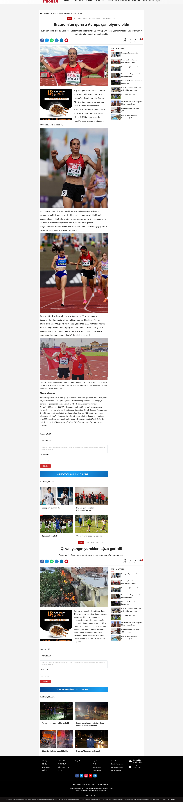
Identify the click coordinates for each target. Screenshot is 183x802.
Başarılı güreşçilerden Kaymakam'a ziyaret (85, 509)
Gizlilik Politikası (103, 784)
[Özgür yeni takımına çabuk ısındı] (91, 524)
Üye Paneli (96, 761)
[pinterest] (66, 40)
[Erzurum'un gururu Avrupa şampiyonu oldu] (74, 66)
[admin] (95, 775)
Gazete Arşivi (97, 767)
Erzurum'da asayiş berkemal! (88, 751)
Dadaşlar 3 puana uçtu (51, 508)
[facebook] (42, 40)
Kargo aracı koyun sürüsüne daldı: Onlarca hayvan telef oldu (90, 724)
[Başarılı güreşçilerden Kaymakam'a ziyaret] (91, 496)
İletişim (94, 784)
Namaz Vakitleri (116, 770)
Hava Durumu (115, 761)
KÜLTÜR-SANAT (63, 767)
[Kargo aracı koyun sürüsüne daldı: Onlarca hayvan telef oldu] (91, 711)
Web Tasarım (90, 795)
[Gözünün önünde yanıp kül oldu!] (56, 739)
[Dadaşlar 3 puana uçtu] (56, 496)
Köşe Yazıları (46, 767)
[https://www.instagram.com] (86, 775)
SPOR (60, 770)
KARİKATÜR (62, 764)
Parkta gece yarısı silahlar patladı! (55, 723)
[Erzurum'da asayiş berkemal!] (91, 739)
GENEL (44, 764)
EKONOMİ (61, 761)
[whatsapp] (52, 40)
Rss (74, 784)
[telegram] (57, 40)
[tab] (46, 441)
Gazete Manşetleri (117, 764)
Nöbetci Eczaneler (117, 767)
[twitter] (47, 40)
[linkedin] (61, 40)
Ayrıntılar (166, 799)
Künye (88, 784)
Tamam (173, 799)
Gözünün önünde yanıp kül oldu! (55, 751)
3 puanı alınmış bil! (49, 536)
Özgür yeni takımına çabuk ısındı (89, 536)
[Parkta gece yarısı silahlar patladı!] (56, 711)
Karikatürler (97, 770)
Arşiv (94, 764)
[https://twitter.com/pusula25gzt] (81, 775)
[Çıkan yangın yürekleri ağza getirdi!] (74, 587)
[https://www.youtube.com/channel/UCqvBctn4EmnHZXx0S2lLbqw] (90, 775)
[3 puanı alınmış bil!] (56, 524)
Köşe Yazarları (80, 761)
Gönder (45, 466)
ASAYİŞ (44, 761)
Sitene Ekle (81, 784)
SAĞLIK (44, 770)
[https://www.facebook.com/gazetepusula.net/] (77, 775)
